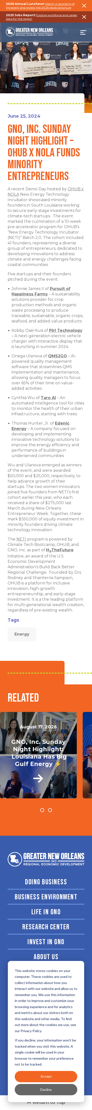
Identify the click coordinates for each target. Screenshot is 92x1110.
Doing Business (46, 882)
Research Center (46, 927)
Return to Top (49, 1102)
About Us (46, 957)
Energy (21, 634)
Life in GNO (46, 912)
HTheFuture (60, 550)
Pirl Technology (65, 330)
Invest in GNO (46, 942)
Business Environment (46, 897)
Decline (46, 1089)
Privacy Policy (31, 1031)
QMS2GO (57, 356)
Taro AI (48, 397)
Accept (46, 1076)
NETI (21, 539)
